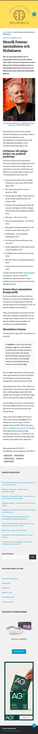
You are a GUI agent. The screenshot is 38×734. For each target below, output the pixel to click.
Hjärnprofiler (15, 38)
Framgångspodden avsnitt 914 (17, 428)
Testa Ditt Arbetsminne (10, 578)
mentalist (20, 458)
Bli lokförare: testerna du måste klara (14, 530)
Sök (32, 557)
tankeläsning (9, 461)
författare (8, 455)
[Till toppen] (34, 726)
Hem (4, 32)
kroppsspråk (19, 455)
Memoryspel (6, 583)
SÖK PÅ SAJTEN (7, 554)
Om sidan (5, 731)
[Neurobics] (19, 14)
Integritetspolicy (16, 731)
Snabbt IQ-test (7, 592)
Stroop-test (6, 588)
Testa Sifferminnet (8, 597)
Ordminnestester (8, 602)
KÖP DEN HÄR (19, 651)
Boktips (10, 32)
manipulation (9, 458)
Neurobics (11, 728)
